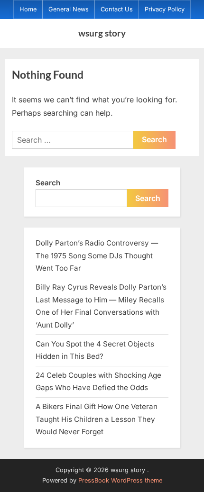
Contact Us (117, 9)
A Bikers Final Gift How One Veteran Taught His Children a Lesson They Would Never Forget (97, 419)
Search (48, 182)
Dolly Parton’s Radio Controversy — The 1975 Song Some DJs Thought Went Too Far (97, 255)
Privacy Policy (165, 9)
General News (68, 9)
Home (28, 9)
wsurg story (102, 32)
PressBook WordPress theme (120, 480)
